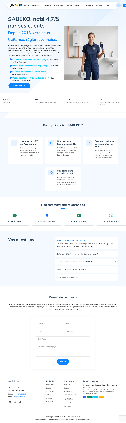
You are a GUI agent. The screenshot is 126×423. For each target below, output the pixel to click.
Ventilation (78, 5)
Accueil (26, 5)
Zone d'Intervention (90, 381)
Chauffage (47, 5)
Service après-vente (70, 394)
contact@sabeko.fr (19, 397)
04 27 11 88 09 (21, 394)
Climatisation (36, 5)
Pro (118, 5)
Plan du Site (68, 403)
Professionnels (69, 391)
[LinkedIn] (20, 402)
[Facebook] (10, 402)
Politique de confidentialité (68, 398)
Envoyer (63, 362)
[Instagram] (15, 402)
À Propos (99, 5)
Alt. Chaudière (58, 5)
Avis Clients (67, 406)
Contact (107, 5)
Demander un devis (19, 86)
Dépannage (89, 5)
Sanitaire (69, 5)
